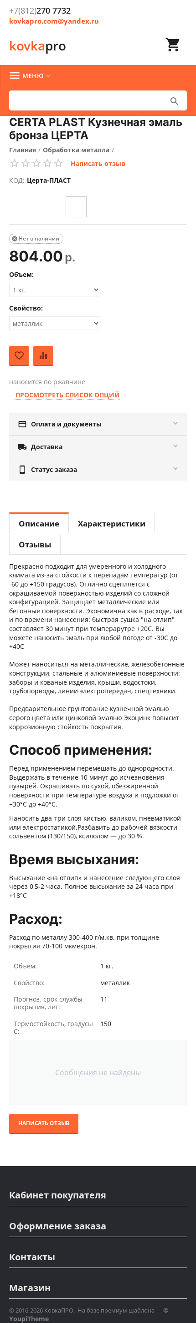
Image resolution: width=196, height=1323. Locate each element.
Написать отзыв (98, 163)
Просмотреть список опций (67, 395)
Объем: (21, 274)
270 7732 (40, 10)
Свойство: (26, 308)
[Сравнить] (43, 356)
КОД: (17, 180)
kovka (37, 45)
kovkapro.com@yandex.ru (54, 20)
